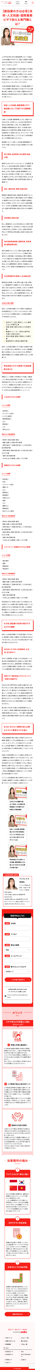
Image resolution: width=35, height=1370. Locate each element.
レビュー (18, 2)
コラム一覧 (24, 1344)
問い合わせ (24, 1341)
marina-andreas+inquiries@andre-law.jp (17, 996)
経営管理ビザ (9, 1354)
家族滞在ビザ (9, 1351)
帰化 (22, 1351)
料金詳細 (8, 1344)
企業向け (23, 1360)
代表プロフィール (10, 1341)
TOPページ (8, 1338)
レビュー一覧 (25, 1338)
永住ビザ (7, 1362)
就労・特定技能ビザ (26, 1356)
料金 (26, 2)
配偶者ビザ (8, 1360)
